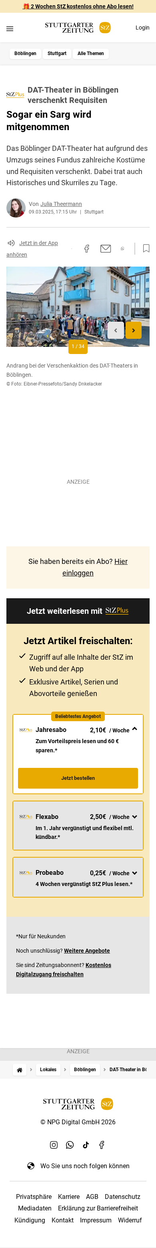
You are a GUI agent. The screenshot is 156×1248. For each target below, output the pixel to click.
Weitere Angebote (87, 950)
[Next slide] (134, 330)
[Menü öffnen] (9, 28)
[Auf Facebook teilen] (87, 249)
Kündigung (29, 1220)
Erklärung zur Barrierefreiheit (98, 1208)
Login (143, 27)
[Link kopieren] (71, 248)
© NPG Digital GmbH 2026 (78, 1122)
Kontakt (63, 1220)
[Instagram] (54, 1145)
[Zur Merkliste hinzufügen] (144, 249)
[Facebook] (102, 1145)
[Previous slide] (116, 330)
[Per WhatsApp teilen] (122, 248)
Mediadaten (35, 1208)
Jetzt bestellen (78, 778)
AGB (92, 1197)
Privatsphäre (34, 1197)
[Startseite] (19, 1070)
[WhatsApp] (70, 1145)
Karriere (69, 1197)
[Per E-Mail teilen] (106, 249)
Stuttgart (57, 53)
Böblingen (25, 53)
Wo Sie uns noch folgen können (85, 1166)
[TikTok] (86, 1145)
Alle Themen (91, 53)
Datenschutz (122, 1197)
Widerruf (130, 1220)
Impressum (96, 1220)
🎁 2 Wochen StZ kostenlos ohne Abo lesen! (78, 6)
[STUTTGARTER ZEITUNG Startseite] (78, 28)
